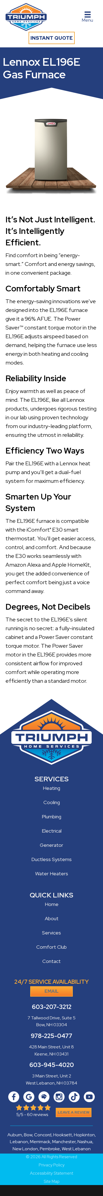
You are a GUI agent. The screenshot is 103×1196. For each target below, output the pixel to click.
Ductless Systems (51, 859)
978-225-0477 (51, 1036)
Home (52, 904)
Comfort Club (51, 947)
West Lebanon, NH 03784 (51, 1083)
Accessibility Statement (51, 1173)
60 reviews (37, 1114)
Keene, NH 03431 (51, 1054)
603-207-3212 (51, 1007)
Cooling (51, 802)
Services (51, 933)
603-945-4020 (51, 1065)
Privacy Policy (52, 1165)
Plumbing (51, 816)
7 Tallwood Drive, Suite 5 (51, 1018)
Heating (51, 788)
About (52, 918)
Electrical (52, 831)
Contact (51, 961)
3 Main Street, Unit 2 (51, 1076)
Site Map (52, 1182)
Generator (51, 845)
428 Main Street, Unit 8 (51, 1047)
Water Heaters (51, 873)
